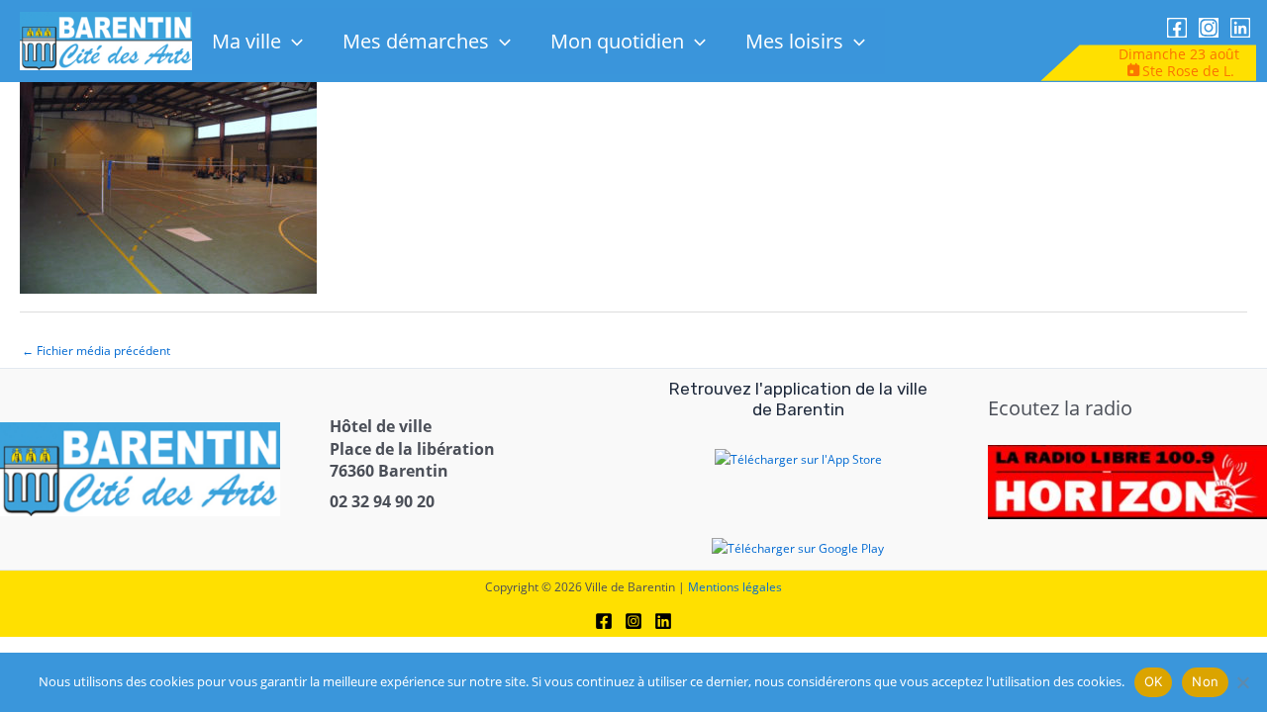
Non (1205, 681)
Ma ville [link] (246, 41)
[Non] (1242, 682)
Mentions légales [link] (735, 586)
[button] (292, 41)
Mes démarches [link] (415, 41)
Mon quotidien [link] (617, 41)
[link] (106, 40)
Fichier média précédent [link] (96, 350)
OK (1153, 681)
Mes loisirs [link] (794, 41)
